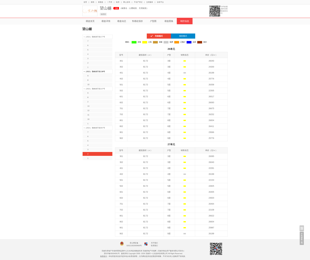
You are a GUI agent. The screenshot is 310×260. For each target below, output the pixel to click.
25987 (211, 228)
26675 (211, 108)
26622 (211, 216)
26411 (211, 126)
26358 (211, 85)
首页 (85, 2)
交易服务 (149, 2)
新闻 (92, 2)
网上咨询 (126, 2)
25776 (211, 79)
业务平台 (160, 2)
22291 (211, 168)
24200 (211, 67)
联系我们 (154, 246)
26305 (211, 192)
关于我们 (154, 243)
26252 (211, 114)
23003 (211, 198)
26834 (211, 120)
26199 (211, 73)
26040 (211, 61)
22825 (211, 186)
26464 (211, 204)
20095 (211, 156)
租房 (117, 2)
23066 (211, 132)
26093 (211, 102)
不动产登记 (138, 2)
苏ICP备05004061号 (112, 253)
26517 (211, 97)
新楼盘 (100, 2)
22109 (211, 210)
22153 (211, 180)
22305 (211, 91)
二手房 (109, 2)
